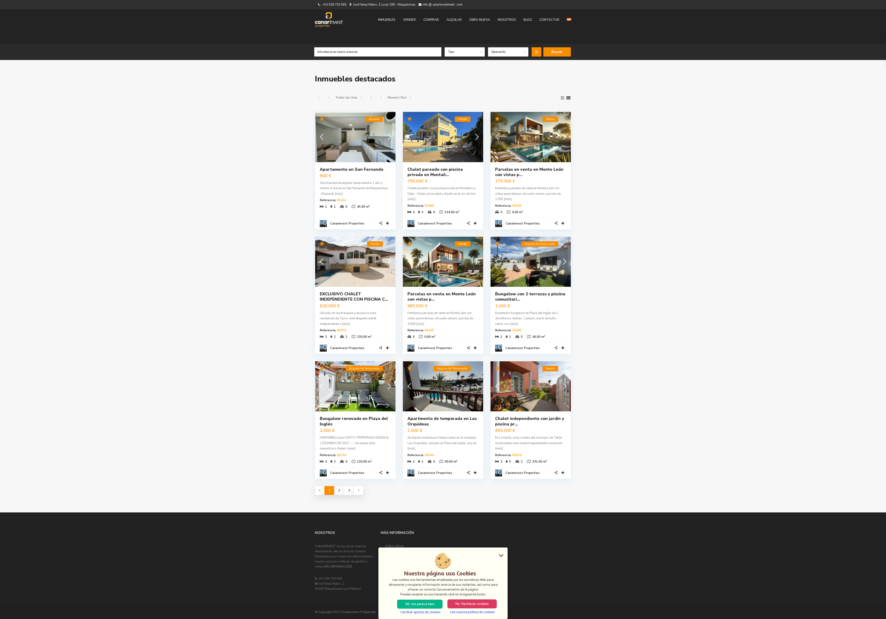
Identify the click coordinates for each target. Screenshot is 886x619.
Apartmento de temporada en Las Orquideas (442, 421)
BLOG (528, 20)
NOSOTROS (507, 20)
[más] (339, 194)
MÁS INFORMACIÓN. (338, 567)
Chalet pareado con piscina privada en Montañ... (435, 172)
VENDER (409, 20)
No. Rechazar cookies (472, 604)
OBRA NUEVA (479, 20)
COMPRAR (431, 20)
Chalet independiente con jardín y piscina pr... (529, 421)
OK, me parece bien (419, 604)
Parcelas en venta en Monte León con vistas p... (529, 172)
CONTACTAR (549, 20)
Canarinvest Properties (347, 223)
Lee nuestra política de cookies (472, 612)
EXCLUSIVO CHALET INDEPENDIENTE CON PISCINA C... (354, 296)
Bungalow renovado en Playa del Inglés (354, 421)
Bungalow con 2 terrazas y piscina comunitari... (530, 296)
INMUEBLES (386, 20)
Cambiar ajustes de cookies (420, 612)
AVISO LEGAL (394, 546)
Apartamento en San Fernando (351, 169)
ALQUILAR (454, 20)
